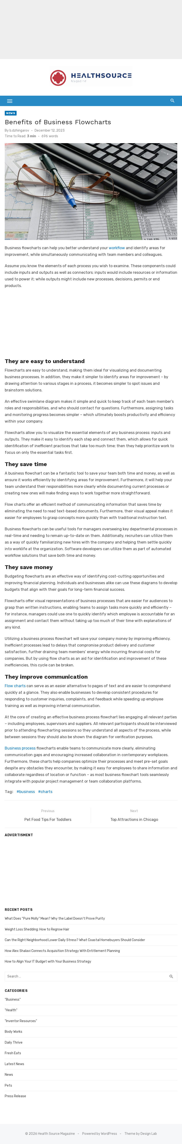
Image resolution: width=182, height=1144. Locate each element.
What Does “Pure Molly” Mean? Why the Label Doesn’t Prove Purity (55, 919)
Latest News (14, 1064)
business (27, 791)
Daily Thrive (14, 1043)
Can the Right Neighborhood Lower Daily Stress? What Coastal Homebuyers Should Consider (75, 940)
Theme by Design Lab (140, 1134)
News (10, 113)
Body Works (13, 1032)
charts (46, 791)
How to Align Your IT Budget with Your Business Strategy (48, 962)
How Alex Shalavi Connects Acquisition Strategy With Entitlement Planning (62, 951)
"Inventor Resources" (21, 1021)
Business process (20, 748)
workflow (117, 248)
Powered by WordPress (99, 1134)
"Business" (13, 1000)
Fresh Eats (13, 1053)
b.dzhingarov (19, 131)
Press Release (15, 1096)
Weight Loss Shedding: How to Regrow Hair (37, 929)
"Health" (11, 1010)
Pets (8, 1086)
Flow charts (15, 686)
